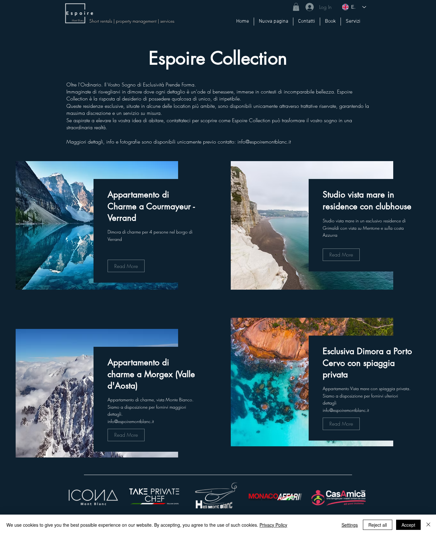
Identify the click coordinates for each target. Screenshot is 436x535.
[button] (296, 7)
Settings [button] (350, 525)
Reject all (377, 525)
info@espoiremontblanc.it (264, 141)
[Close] (428, 525)
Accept (408, 525)
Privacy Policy (273, 525)
